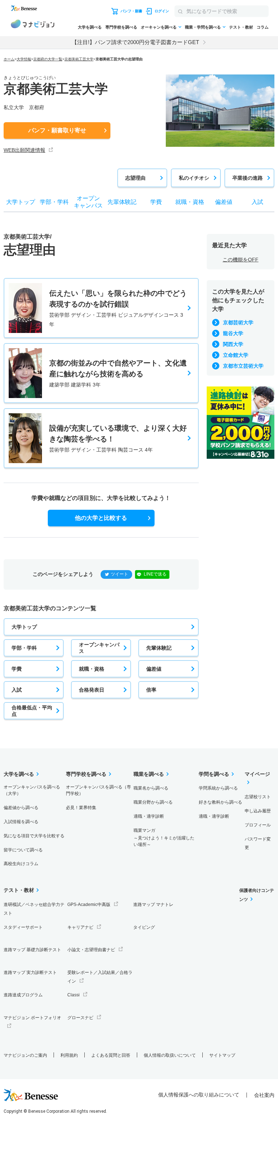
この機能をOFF (240, 259)
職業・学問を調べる (203, 27)
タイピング (144, 927)
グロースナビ (80, 1017)
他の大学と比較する (101, 518)
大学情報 (24, 59)
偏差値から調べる (21, 807)
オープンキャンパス (99, 648)
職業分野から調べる (153, 802)
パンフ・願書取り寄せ (57, 130)
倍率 (151, 690)
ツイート (119, 574)
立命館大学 (235, 355)
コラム (263, 27)
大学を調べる (90, 27)
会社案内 (264, 1095)
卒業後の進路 (247, 178)
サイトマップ (222, 1055)
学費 (17, 669)
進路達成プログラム (23, 994)
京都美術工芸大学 (78, 59)
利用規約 (69, 1055)
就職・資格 (91, 669)
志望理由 (135, 178)
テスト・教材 (241, 27)
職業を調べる (149, 774)
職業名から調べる (151, 788)
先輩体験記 (159, 648)
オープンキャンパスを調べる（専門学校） (98, 790)
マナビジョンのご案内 (25, 1055)
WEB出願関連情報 (24, 150)
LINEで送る (155, 574)
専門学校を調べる (121, 27)
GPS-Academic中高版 (88, 904)
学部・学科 (24, 648)
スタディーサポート (23, 927)
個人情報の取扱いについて (170, 1055)
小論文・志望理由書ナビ (91, 949)
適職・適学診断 (149, 816)
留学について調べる (23, 849)
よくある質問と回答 (110, 1055)
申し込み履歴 (258, 810)
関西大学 (233, 344)
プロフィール (258, 825)
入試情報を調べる (21, 821)
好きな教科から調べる (220, 802)
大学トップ (24, 627)
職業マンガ (164, 837)
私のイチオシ (194, 178)
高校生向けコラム (21, 863)
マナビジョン (32, 25)
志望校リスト (258, 796)
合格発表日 (91, 690)
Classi (73, 994)
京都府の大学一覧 (47, 59)
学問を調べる (214, 774)
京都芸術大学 (238, 322)
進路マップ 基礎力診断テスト (32, 949)
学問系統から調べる (218, 788)
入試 (17, 690)
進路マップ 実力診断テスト (30, 972)
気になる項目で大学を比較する (34, 835)
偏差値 (153, 669)
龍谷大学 (233, 333)
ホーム (9, 59)
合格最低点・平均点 (32, 711)
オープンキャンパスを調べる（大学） (32, 790)
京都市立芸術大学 (243, 365)
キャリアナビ (80, 927)
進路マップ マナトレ (153, 904)
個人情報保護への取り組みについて (198, 1095)
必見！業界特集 (81, 807)
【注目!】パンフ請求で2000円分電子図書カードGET (135, 42)
